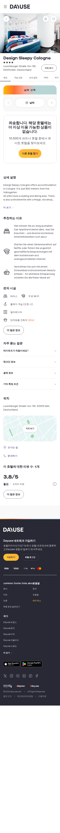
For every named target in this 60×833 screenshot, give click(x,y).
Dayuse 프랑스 (10, 622)
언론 (5, 600)
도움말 (36, 594)
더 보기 (7, 207)
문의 (35, 588)
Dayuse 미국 (9, 634)
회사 (5, 588)
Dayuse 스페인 (10, 646)
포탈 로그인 (30, 557)
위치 (57, 77)
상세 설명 (33, 77)
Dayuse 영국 (9, 628)
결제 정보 (8, 372)
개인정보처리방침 (25, 696)
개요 (5, 77)
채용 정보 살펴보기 (11, 606)
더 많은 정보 (13, 330)
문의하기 (12, 455)
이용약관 (42, 696)
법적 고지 (7, 696)
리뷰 (5, 594)
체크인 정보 (9, 361)
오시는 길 (13, 447)
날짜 (32, 102)
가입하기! (11, 557)
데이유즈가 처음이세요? (15, 350)
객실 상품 (18, 77)
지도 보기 (49, 68)
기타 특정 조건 (10, 383)
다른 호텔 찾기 (30, 153)
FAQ (46, 77)
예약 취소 (37, 600)
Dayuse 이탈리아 (11, 640)
